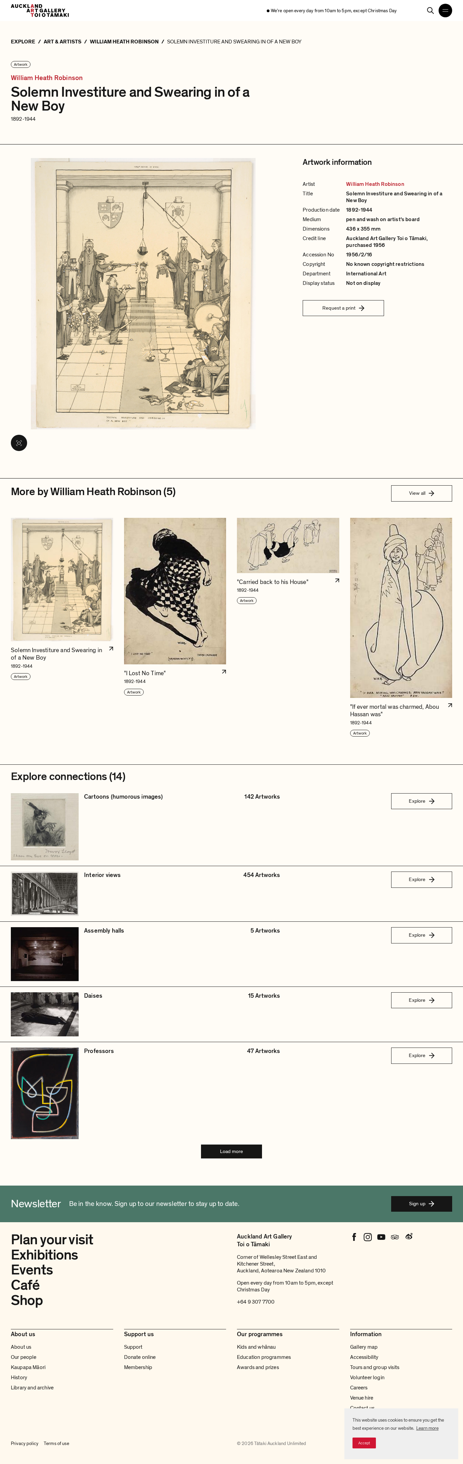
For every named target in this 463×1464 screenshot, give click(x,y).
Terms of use (56, 1443)
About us (21, 1347)
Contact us (362, 1408)
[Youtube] (381, 1237)
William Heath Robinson (47, 78)
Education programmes (264, 1357)
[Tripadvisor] (395, 1237)
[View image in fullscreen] (19, 443)
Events (32, 1270)
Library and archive (32, 1387)
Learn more (427, 1428)
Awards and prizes (258, 1367)
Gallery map (364, 1347)
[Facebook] (354, 1237)
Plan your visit (52, 1239)
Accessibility (364, 1357)
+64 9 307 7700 (256, 1302)
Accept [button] (364, 1443)
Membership (138, 1367)
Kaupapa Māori (28, 1367)
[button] (62, 627)
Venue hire (362, 1398)
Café (25, 1285)
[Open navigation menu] (445, 10)
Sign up (417, 1203)
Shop (27, 1300)
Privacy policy (24, 1443)
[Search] (430, 10)
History (19, 1377)
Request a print (339, 308)
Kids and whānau (256, 1347)
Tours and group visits (375, 1367)
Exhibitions (44, 1255)
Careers (359, 1387)
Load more (231, 1151)
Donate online (140, 1357)
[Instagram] (368, 1237)
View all (417, 493)
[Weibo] (408, 1237)
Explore (417, 801)
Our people (24, 1357)
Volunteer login (367, 1377)
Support (133, 1347)
